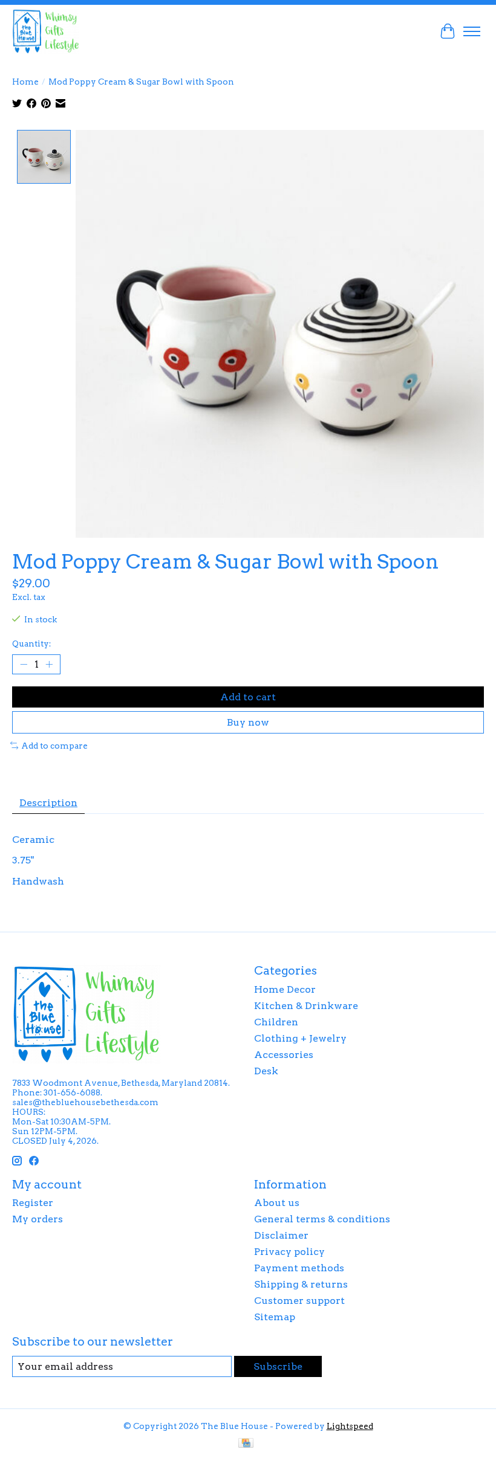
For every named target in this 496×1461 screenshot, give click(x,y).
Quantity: (31, 643)
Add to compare (54, 745)
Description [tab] (48, 802)
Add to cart (248, 697)
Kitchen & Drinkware (306, 1005)
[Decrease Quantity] (23, 664)
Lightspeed (350, 1426)
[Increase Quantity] (49, 664)
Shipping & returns (301, 1284)
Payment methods (299, 1268)
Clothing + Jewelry (300, 1038)
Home (25, 81)
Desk (266, 1071)
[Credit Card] (245, 1444)
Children (276, 1022)
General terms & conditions (322, 1219)
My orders (37, 1219)
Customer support (299, 1300)
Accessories (283, 1054)
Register (32, 1202)
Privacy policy (289, 1251)
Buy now (248, 722)
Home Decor (285, 989)
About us (276, 1202)
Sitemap (274, 1317)
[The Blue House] (45, 31)
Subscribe (277, 1366)
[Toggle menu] (472, 31)
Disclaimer (281, 1235)
